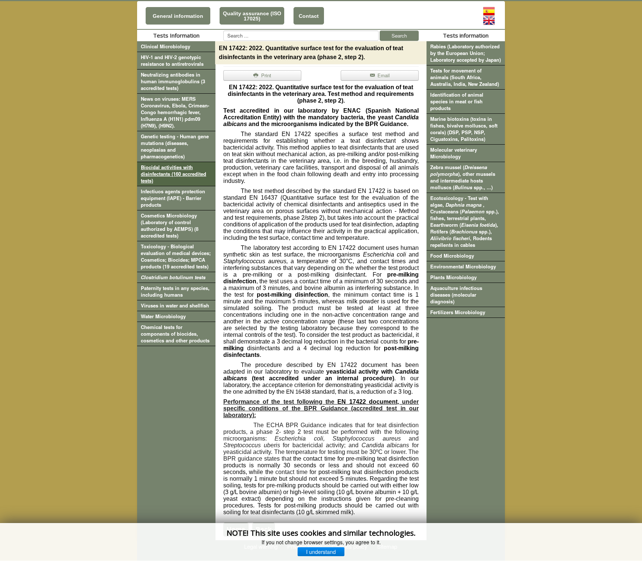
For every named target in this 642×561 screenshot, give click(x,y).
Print (265, 75)
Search (399, 35)
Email (383, 75)
